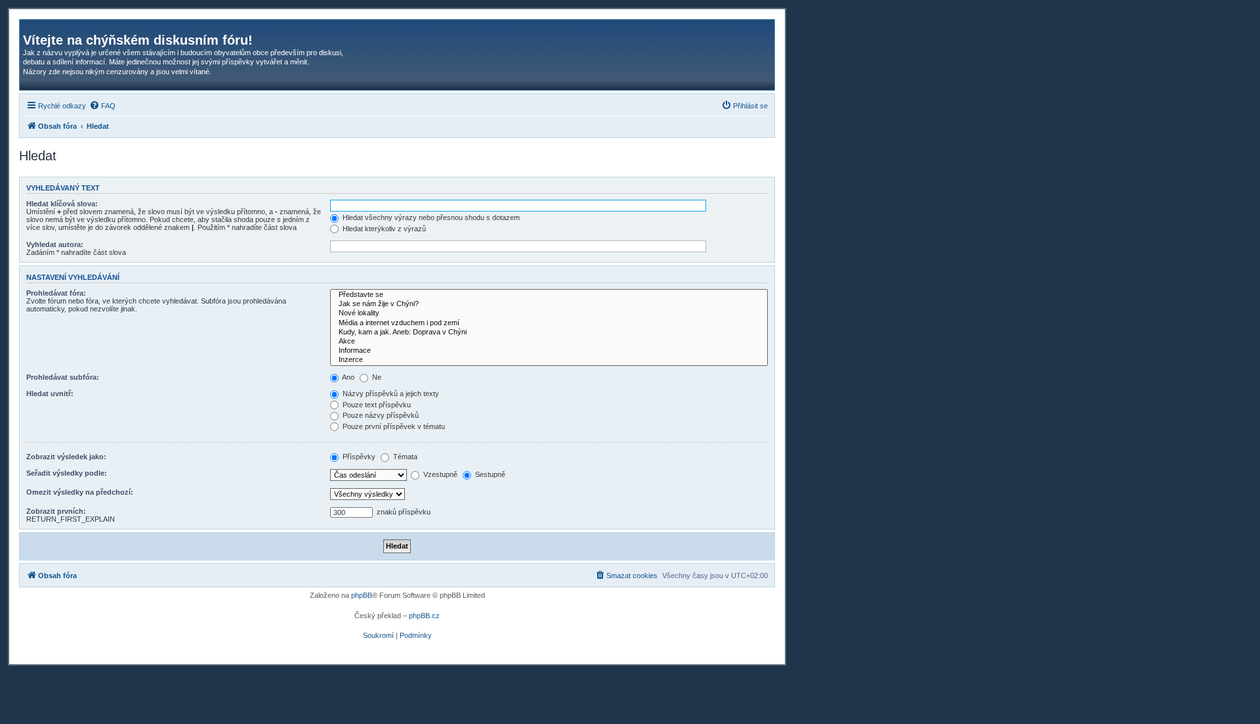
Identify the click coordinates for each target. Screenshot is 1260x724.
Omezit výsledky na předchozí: (79, 492)
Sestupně (489, 474)
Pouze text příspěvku (376, 405)
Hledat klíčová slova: (62, 204)
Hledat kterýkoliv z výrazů (383, 229)
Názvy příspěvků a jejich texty (390, 393)
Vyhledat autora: (54, 244)
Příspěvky (358, 457)
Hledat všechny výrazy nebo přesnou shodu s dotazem (430, 217)
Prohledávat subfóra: (62, 377)
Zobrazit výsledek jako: (66, 457)
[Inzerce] (548, 360)
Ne (375, 377)
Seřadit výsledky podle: (66, 473)
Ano (347, 377)
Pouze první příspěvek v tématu (393, 426)
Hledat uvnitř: (50, 393)
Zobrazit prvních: (56, 511)
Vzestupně (439, 474)
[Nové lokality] (548, 313)
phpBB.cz (424, 616)
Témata (404, 457)
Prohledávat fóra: (56, 293)
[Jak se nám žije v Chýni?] (548, 304)
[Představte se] (548, 295)
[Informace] (548, 350)
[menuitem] (102, 106)
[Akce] (548, 341)
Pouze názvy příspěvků (380, 415)
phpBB (361, 595)
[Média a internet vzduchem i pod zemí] (548, 323)
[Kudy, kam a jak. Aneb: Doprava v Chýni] (548, 332)
